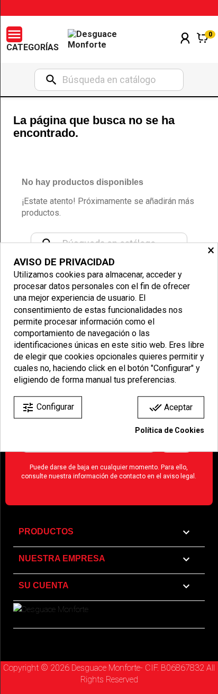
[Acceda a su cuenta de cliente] (185, 52)
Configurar (48, 407)
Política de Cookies (169, 430)
